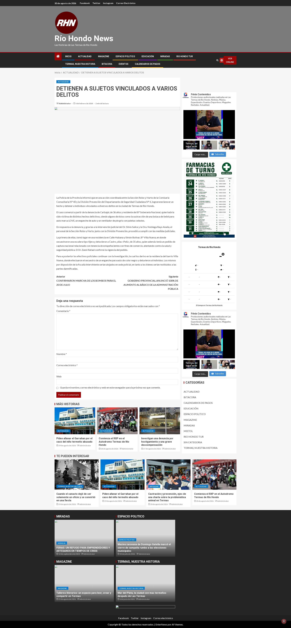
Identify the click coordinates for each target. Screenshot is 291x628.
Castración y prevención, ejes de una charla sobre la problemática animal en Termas (167, 497)
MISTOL (188, 431)
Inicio (68, 56)
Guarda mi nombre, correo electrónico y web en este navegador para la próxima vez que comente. (110, 387)
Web (59, 376)
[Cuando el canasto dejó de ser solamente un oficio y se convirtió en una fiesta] (77, 474)
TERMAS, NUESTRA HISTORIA (80, 64)
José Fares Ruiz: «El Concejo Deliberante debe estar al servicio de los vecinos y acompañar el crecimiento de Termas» (145, 547)
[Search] (217, 60)
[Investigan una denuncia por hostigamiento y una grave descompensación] (159, 420)
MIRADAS (165, 56)
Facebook (85, 3)
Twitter (96, 3)
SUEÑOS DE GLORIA (67, 550)
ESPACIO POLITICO (125, 56)
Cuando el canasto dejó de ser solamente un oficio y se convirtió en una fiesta (75, 497)
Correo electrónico (125, 3)
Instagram (108, 3)
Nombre (61, 354)
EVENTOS (123, 64)
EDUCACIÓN (148, 56)
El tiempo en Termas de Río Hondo (209, 305)
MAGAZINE (103, 56)
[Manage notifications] (283, 621)
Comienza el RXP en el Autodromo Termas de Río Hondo (114, 441)
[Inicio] (58, 56)
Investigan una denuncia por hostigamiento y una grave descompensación (157, 441)
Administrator (65, 103)
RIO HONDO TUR (184, 56)
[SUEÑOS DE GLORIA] (84, 538)
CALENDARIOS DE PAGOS (147, 64)
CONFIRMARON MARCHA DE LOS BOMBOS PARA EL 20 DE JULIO (86, 280)
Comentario (63, 310)
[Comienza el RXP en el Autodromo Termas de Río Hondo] (117, 420)
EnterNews (161, 624)
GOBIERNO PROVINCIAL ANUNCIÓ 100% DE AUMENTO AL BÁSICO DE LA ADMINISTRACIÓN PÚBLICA (151, 282)
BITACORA (107, 64)
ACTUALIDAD (85, 56)
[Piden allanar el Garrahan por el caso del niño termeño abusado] (75, 420)
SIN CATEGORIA (193, 442)
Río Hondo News (84, 38)
